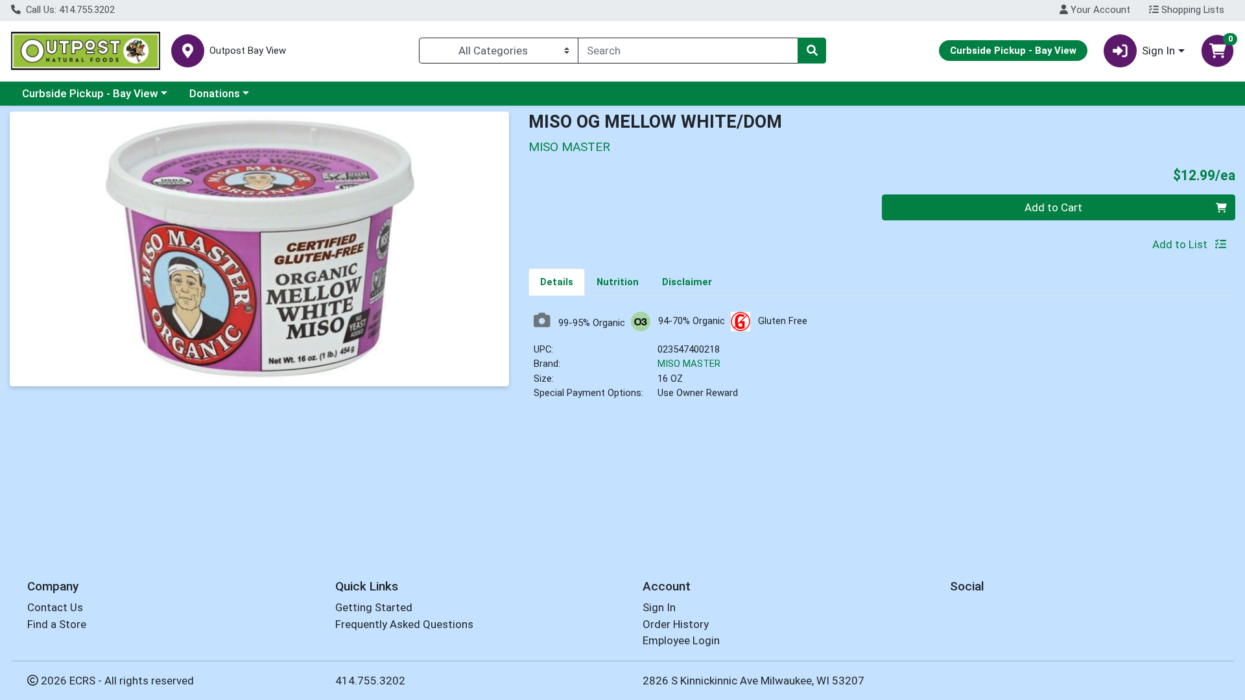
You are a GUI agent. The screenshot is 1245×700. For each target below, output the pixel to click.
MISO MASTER (689, 363)
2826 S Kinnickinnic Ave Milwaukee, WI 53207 (753, 680)
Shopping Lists (1191, 10)
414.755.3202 (370, 680)
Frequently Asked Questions (404, 624)
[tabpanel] (881, 361)
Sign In (659, 607)
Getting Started (373, 607)
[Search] (812, 51)
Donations (214, 93)
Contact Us (55, 607)
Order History (676, 624)
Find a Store (56, 624)
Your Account (1099, 10)
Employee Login (681, 640)
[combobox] (688, 51)
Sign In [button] (1158, 50)
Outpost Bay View (247, 51)
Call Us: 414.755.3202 (69, 10)
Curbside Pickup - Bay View (90, 93)
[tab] (556, 281)
